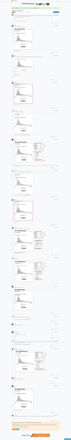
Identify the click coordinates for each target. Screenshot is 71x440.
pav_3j (15, 139)
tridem (15, 257)
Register (14, 429)
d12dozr (15, 25)
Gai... (14, 381)
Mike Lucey (15, 110)
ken (14, 14)
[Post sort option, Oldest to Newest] (52, 12)
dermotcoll (15, 348)
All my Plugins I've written (17, 253)
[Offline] (13, 14)
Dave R (15, 55)
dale (14, 385)
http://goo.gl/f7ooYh (16, 51)
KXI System (15, 82)
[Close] (58, 423)
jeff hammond (16, 331)
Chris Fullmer (16, 227)
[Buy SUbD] (35, 435)
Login (18, 429)
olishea (15, 286)
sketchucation (14, 0)
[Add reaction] (52, 23)
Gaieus (15, 377)
